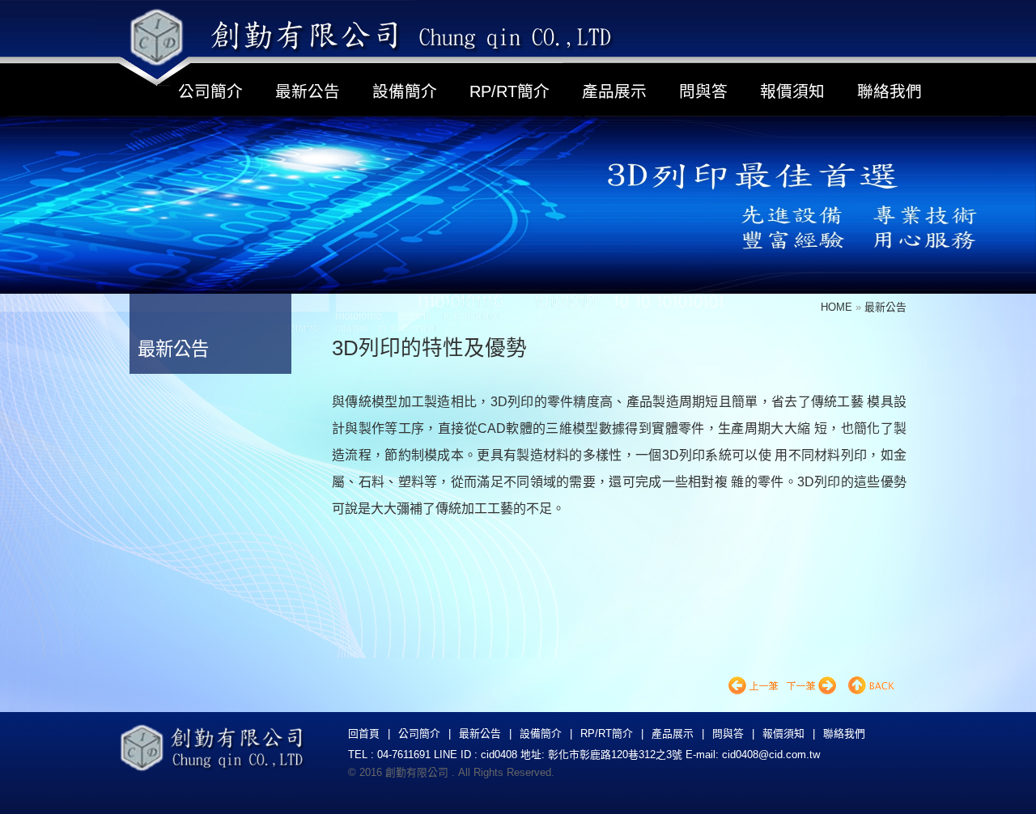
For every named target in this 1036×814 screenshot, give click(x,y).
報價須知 (792, 91)
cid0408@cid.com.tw (771, 754)
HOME (838, 307)
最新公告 (307, 91)
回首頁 (364, 733)
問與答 (703, 91)
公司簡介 (210, 91)
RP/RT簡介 (509, 91)
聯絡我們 (889, 91)
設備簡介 (404, 91)
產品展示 (614, 91)
